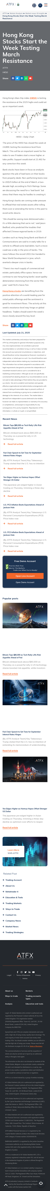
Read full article (15, 444)
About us (9, 991)
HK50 (5, 72)
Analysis (8, 1004)
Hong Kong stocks (12, 291)
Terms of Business (23, 975)
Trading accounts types (33, 997)
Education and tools (34, 1004)
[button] (13, 78)
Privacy (38, 975)
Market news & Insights (35, 13)
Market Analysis (16, 13)
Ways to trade (11, 996)
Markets (29, 991)
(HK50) (33, 98)
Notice (25, 978)
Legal (9, 975)
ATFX (5, 13)
